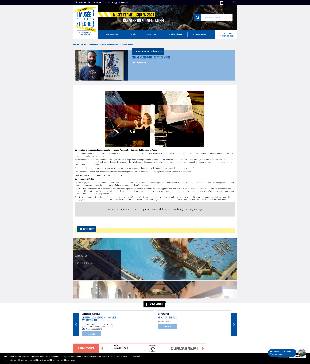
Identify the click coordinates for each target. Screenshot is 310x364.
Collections (151, 35)
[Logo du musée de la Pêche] (85, 22)
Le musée (132, 35)
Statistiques (58, 360)
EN (233, 2)
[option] (155, 268)
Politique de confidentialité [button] (128, 356)
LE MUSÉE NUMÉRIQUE (174, 35)
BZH (235, 2)
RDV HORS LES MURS (200, 35)
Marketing (70, 360)
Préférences (43, 360)
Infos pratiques (112, 35)
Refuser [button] (283, 356)
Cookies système (27, 360)
